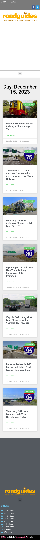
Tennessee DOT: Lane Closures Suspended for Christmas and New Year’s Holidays (19, 174)
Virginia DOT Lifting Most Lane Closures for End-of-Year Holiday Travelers (19, 320)
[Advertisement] (20, 47)
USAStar (4, 537)
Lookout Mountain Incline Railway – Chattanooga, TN (19, 126)
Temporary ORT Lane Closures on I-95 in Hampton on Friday (17, 414)
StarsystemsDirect (22, 537)
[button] (20, 73)
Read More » (10, 135)
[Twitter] (37, 7)
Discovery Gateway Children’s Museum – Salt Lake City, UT (19, 223)
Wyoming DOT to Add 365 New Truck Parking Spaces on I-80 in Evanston (19, 271)
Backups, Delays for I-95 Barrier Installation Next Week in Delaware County (19, 367)
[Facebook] (33, 7)
